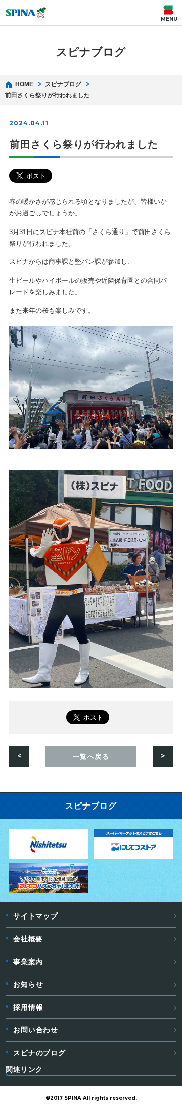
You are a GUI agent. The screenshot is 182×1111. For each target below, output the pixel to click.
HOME (24, 84)
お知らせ (28, 984)
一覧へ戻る (91, 756)
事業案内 (28, 961)
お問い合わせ (35, 1030)
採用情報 (28, 1007)
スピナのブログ (39, 1053)
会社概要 (28, 939)
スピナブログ (63, 84)
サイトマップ (35, 916)
